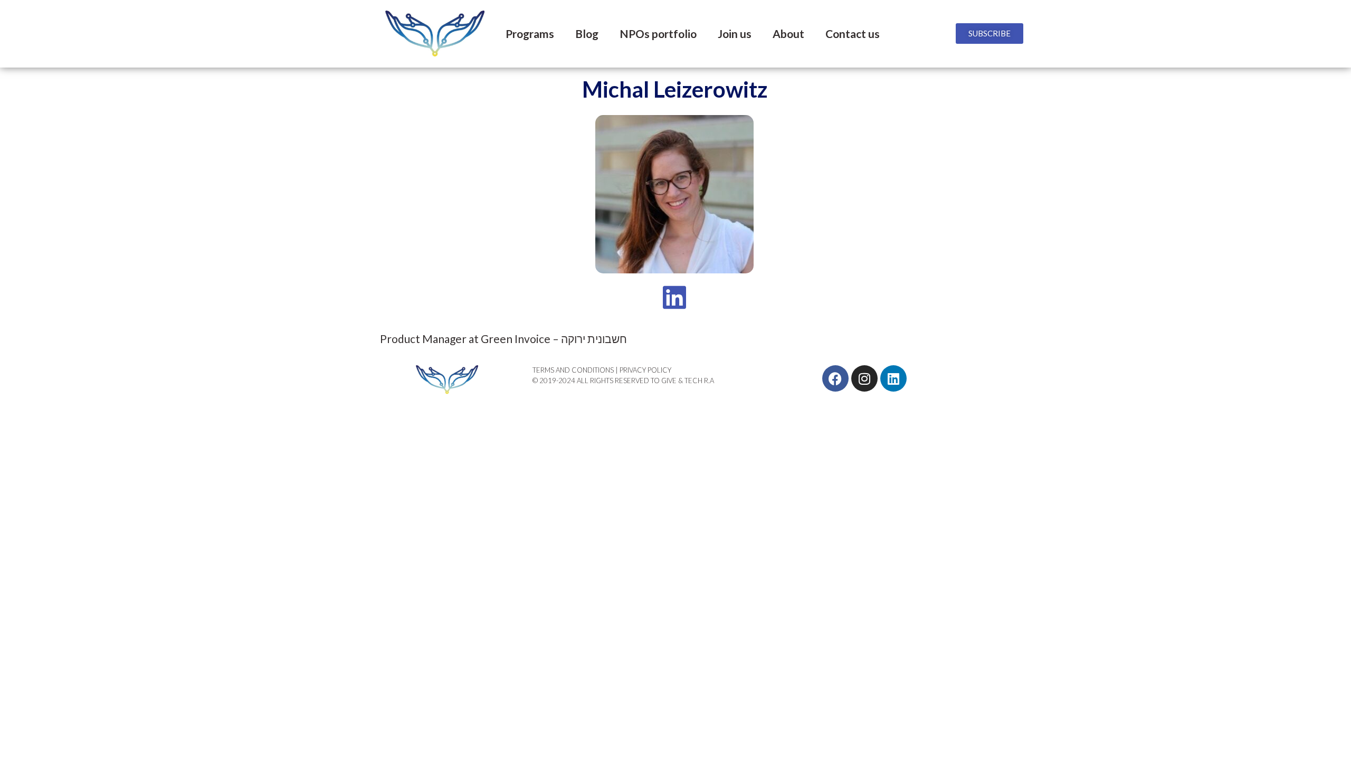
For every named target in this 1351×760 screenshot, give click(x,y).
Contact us (852, 33)
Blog (586, 33)
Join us (734, 33)
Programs (530, 33)
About (788, 33)
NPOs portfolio (658, 33)
